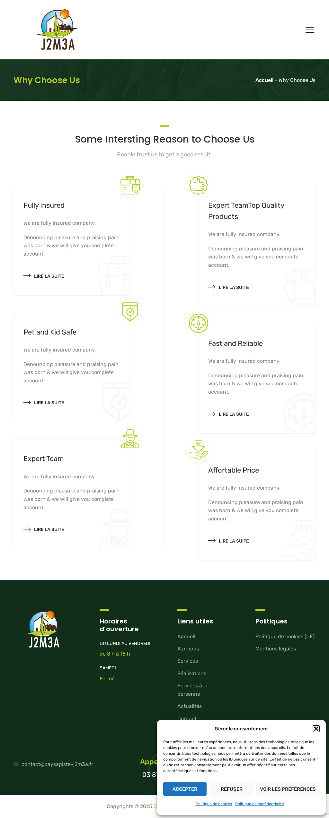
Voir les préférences (288, 789)
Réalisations (191, 673)
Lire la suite (49, 276)
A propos (188, 649)
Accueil (186, 636)
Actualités (189, 706)
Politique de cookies (214, 804)
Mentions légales (275, 649)
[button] (316, 729)
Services (187, 661)
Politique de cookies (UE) (285, 636)
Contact (187, 719)
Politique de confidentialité (259, 804)
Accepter (185, 789)
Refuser (232, 789)
